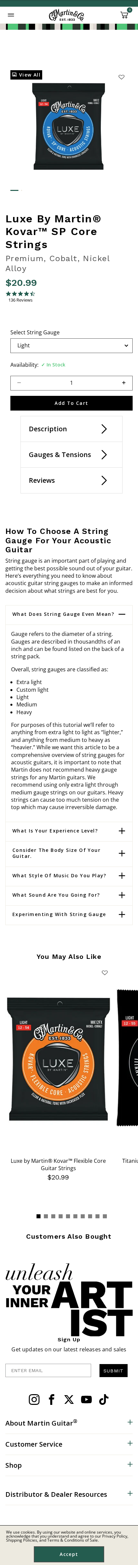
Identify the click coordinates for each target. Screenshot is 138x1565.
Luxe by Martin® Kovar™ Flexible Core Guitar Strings (58, 1164)
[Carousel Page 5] (68, 1216)
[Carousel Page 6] (75, 1216)
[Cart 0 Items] (124, 17)
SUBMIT (114, 1370)
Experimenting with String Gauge (59, 914)
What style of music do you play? (59, 876)
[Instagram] (34, 1399)
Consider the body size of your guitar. (56, 853)
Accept (69, 1554)
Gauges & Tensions (60, 454)
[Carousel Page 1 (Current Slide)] (39, 1216)
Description (48, 428)
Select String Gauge (35, 332)
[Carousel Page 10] (105, 1216)
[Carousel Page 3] (53, 1216)
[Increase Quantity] (126, 383)
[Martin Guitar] (66, 15)
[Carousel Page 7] (83, 1216)
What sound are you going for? (56, 895)
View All (29, 75)
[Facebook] (51, 1399)
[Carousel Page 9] (97, 1216)
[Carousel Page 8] (90, 1216)
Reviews (42, 480)
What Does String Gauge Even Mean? (63, 614)
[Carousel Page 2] (46, 1216)
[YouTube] (86, 1399)
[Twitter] (69, 1399)
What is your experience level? (55, 831)
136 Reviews (20, 300)
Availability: (24, 364)
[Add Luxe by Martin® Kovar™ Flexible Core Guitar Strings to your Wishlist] (105, 973)
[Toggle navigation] (11, 15)
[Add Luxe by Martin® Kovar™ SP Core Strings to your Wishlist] (121, 77)
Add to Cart (71, 403)
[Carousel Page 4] (61, 1216)
